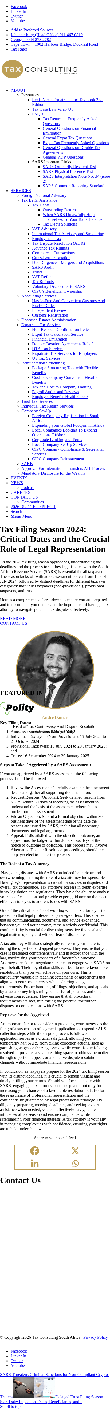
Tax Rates (19, 49)
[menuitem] (60, 30)
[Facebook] (34, 1151)
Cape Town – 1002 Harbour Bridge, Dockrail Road (54, 44)
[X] (75, 1151)
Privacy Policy (95, 1337)
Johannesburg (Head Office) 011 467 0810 (47, 34)
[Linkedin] (34, 1163)
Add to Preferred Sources (32, 30)
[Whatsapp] (75, 1163)
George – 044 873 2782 (31, 39)
